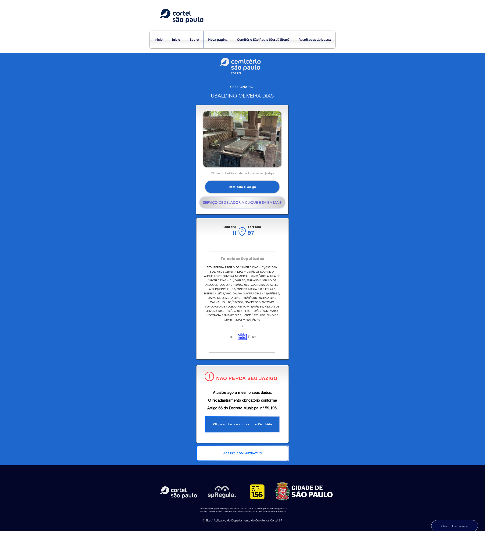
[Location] (242, 232)
